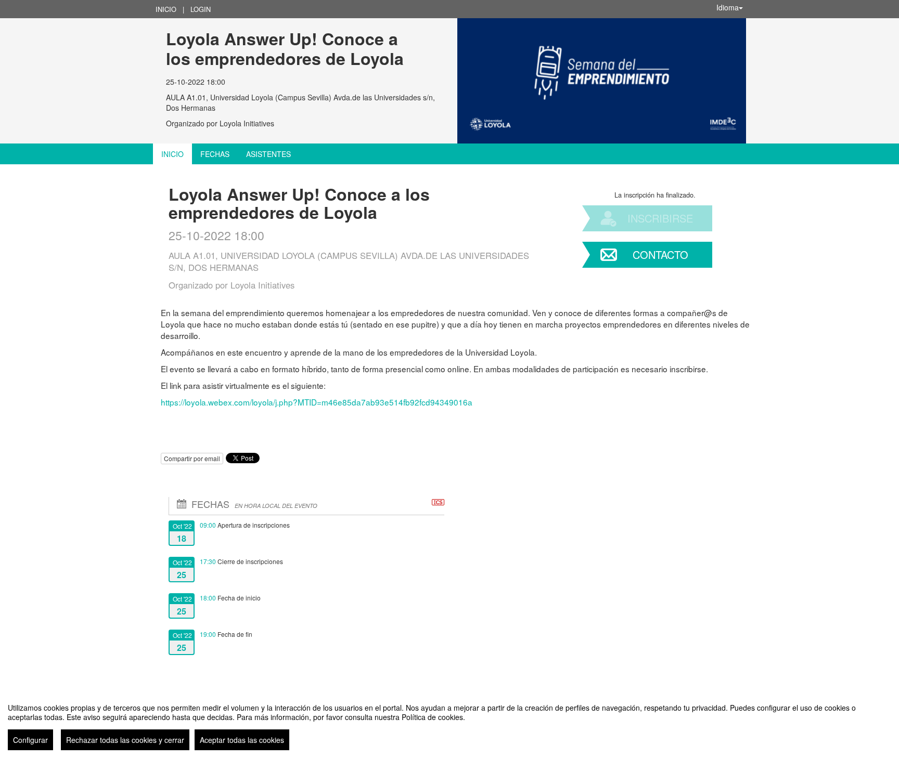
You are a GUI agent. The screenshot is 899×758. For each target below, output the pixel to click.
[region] (449, 722)
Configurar (30, 740)
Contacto (660, 254)
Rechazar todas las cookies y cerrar (125, 740)
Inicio (166, 9)
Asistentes (268, 154)
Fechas (214, 154)
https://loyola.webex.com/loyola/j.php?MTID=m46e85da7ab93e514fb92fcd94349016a (316, 402)
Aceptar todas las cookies (242, 740)
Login (200, 9)
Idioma (727, 7)
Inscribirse (660, 218)
